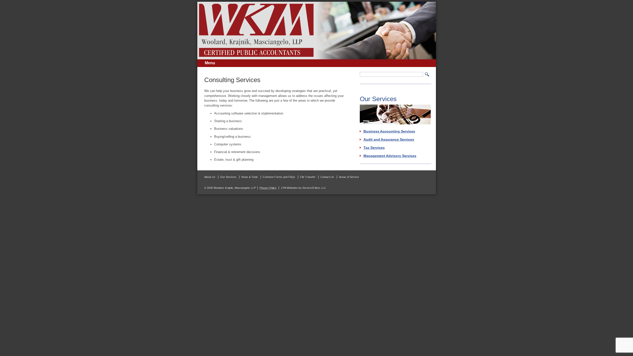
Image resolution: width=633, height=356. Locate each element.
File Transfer (308, 177)
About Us (209, 177)
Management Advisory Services (389, 156)
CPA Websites (289, 187)
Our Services (228, 177)
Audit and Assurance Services (388, 139)
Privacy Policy (268, 187)
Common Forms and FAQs (279, 177)
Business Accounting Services (389, 131)
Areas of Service (349, 177)
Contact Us (327, 177)
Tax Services (374, 148)
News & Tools (249, 177)
